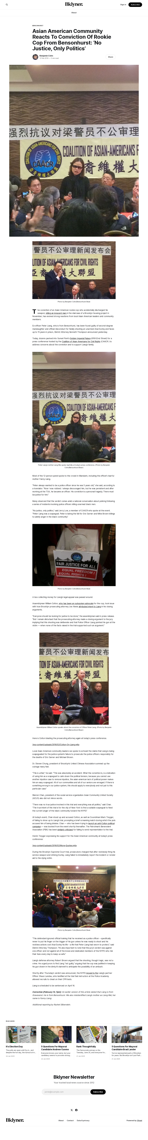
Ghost (139, 1120)
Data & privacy (83, 1120)
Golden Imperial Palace (80, 338)
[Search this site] (7, 4)
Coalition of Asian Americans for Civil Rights (81, 341)
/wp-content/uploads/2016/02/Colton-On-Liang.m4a (55, 744)
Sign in (123, 4)
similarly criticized (65, 830)
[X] (72, 1110)
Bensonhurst (37, 25)
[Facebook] (76, 1110)
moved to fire (92, 973)
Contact (70, 1120)
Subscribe (135, 5)
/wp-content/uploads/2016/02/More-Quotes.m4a (54, 845)
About (74, 13)
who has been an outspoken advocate (76, 603)
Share (110, 57)
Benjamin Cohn (46, 56)
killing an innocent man (56, 313)
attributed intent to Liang (90, 606)
